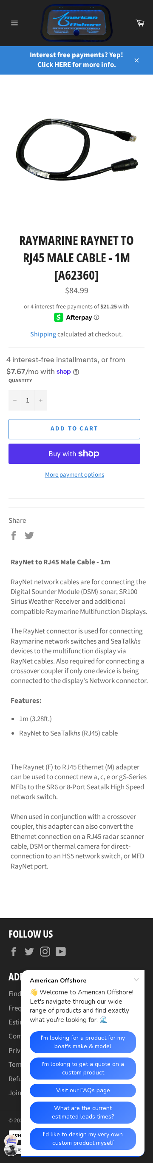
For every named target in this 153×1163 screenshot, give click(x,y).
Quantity (20, 380)
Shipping (43, 334)
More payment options (74, 475)
